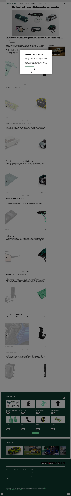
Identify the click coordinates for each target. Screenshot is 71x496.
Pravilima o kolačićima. (29, 66)
